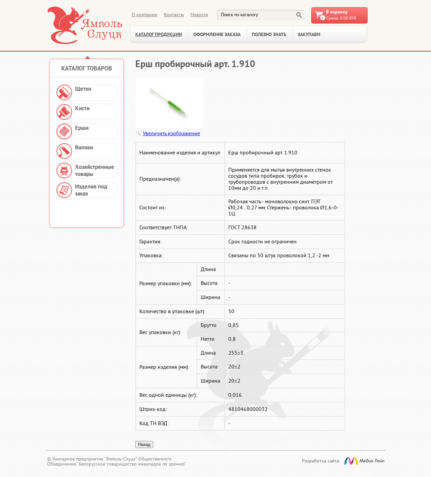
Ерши (82, 128)
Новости (199, 14)
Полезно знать (269, 35)
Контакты (174, 14)
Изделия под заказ (91, 190)
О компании (144, 14)
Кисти (82, 108)
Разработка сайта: (321, 461)
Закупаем (309, 35)
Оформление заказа (216, 35)
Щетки (83, 89)
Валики (84, 147)
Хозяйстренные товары (94, 171)
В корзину (336, 12)
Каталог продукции (158, 35)
